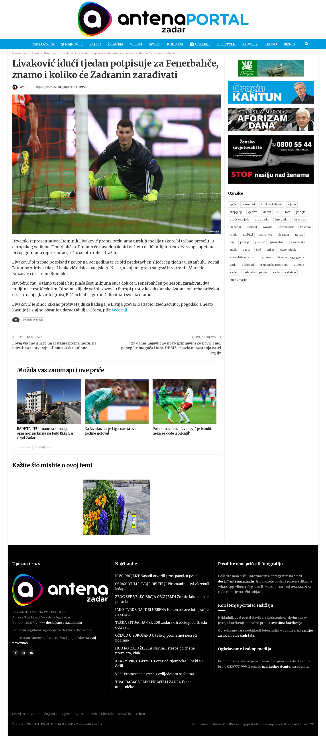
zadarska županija (255, 272)
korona (267, 227)
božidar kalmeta (272, 204)
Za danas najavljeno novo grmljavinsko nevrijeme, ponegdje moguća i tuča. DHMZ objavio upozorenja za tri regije (171, 348)
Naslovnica (43, 44)
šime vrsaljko (238, 279)
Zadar (95, 44)
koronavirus (286, 227)
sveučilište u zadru (242, 257)
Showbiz (249, 44)
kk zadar (235, 227)
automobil (248, 204)
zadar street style (284, 272)
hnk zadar (282, 219)
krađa (233, 234)
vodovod (248, 264)
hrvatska (300, 219)
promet (260, 242)
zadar (234, 272)
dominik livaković (33, 319)
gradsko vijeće (239, 219)
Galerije (202, 44)
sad (258, 249)
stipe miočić (288, 249)
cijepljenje (236, 212)
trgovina (265, 257)
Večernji (119, 310)
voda (233, 264)
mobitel (248, 234)
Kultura (175, 44)
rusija (233, 249)
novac (299, 234)
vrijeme (299, 264)
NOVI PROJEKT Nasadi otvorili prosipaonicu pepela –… (160, 576)
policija (244, 242)
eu (277, 212)
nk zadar (283, 234)
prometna (276, 242)
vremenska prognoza (273, 264)
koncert (252, 227)
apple (233, 204)
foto (288, 212)
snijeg (271, 249)
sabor (247, 249)
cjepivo (252, 212)
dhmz (267, 212)
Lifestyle (226, 44)
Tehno (271, 44)
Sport (154, 44)
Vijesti (136, 44)
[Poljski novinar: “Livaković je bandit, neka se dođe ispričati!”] (184, 401)
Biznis (289, 44)
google (300, 212)
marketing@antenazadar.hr (285, 667)
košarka (305, 227)
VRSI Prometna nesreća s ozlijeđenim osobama (154, 674)
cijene (292, 204)
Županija (115, 44)
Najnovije (73, 44)
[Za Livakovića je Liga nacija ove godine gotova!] (117, 401)
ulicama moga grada (290, 257)
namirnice (265, 234)
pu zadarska (297, 242)
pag (232, 242)
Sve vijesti (19, 714)
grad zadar (262, 219)
